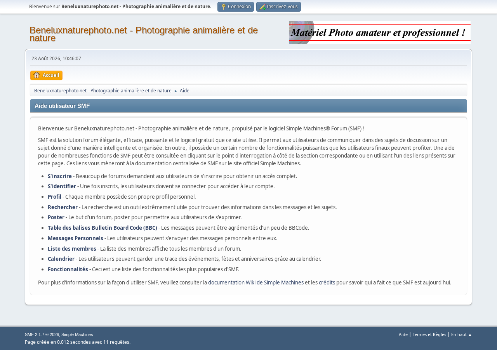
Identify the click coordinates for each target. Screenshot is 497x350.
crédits (327, 282)
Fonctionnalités (68, 269)
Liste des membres (72, 248)
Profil (54, 196)
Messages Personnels (75, 238)
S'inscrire (60, 176)
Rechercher (63, 207)
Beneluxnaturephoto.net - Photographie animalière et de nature (144, 34)
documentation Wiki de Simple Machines (256, 282)
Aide (403, 334)
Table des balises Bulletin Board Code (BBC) (102, 227)
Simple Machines (77, 334)
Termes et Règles (429, 334)
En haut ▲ (461, 334)
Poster (56, 217)
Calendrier (61, 258)
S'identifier (62, 186)
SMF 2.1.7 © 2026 (42, 334)
